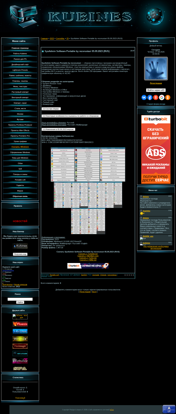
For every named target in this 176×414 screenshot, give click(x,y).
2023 (52, 38)
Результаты (7, 284)
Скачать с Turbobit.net (88, 254)
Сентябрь (60, 38)
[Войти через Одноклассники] (167, 97)
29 (68, 38)
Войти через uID (155, 90)
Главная (44, 38)
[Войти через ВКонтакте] (144, 97)
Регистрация (85, 292)
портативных (112, 275)
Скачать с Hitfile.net (88, 260)
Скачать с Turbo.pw (88, 258)
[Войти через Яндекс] (155, 97)
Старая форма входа (156, 104)
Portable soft (54, 275)
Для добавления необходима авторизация (156, 247)
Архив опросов (20, 284)
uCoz (112, 410)
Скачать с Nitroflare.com (88, 256)
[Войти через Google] (161, 97)
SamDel (84, 275)
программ (95, 275)
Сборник (103, 275)
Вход (94, 292)
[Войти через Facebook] (149, 97)
